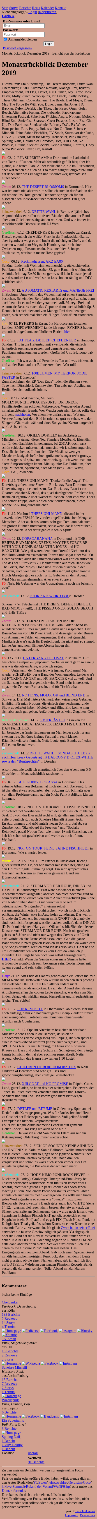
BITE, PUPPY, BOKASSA (37, 782)
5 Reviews (9, 1318)
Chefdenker (10, 1302)
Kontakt (60, 8)
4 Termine (9, 1327)
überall (33, 1453)
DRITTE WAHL (44, 212)
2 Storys (8, 1359)
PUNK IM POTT (30, 1009)
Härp (66, 1486)
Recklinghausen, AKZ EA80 (42, 261)
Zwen (42, 1482)
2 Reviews (9, 1355)
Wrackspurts (10, 1400)
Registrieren (47, 12)
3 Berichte (9, 1428)
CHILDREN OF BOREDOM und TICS (46, 1067)
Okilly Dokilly (12, 1445)
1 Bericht (8, 1441)
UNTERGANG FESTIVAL (43, 658)
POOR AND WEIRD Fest (49, 596)
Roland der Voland (39, 1486)
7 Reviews (9, 1384)
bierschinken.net (85, 1511)
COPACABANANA (37, 538)
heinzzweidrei (57, 1482)
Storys (13, 8)
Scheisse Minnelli (14, 1367)
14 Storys (8, 1323)
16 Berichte (10, 1351)
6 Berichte (9, 1412)
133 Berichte (11, 1314)
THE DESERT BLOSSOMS (43, 187)
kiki (4, 1486)
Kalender (47, 8)
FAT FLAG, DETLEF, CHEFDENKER (46, 340)
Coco (87, 1482)
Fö (35, 1482)
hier (66, 332)
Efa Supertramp (13, 1420)
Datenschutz (87, 1515)
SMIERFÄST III (52, 720)
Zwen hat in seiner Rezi (78, 1228)
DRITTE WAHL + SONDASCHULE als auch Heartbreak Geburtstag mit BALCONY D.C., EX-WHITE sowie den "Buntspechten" (47, 757)
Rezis (36, 8)
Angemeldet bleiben (22, 39)
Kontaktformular (13, 1491)
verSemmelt (16, 1486)
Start (5, 8)
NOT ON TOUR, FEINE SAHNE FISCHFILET (53, 848)
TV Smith (9, 1339)
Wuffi (58, 1486)
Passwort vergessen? (17, 48)
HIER (6, 959)
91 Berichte (36, 1462)
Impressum (71, 1515)
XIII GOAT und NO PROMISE (45, 1084)
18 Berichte (10, 1380)
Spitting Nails (11, 1437)
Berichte (25, 8)
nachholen (22, 414)
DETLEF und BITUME (34, 1109)
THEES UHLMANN (46, 514)
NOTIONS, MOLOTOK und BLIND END (53, 695)
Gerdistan (75, 1482)
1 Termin (8, 1392)
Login (32, 12)
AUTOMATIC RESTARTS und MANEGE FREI (58, 290)
